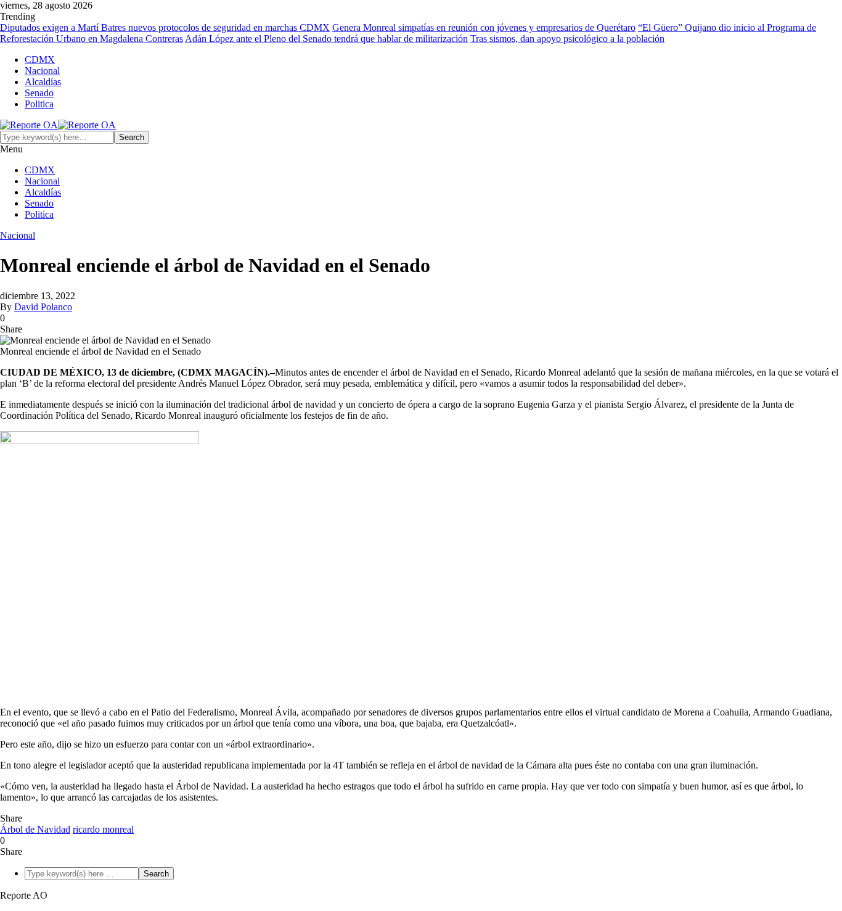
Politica (39, 104)
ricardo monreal (103, 829)
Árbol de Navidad (35, 829)
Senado (39, 93)
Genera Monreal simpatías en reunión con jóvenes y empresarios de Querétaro (484, 27)
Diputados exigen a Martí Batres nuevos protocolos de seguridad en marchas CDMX (165, 27)
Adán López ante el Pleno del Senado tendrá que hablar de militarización (326, 38)
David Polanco (43, 307)
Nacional (42, 70)
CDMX (40, 59)
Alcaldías (43, 81)
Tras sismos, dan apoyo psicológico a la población (567, 38)
